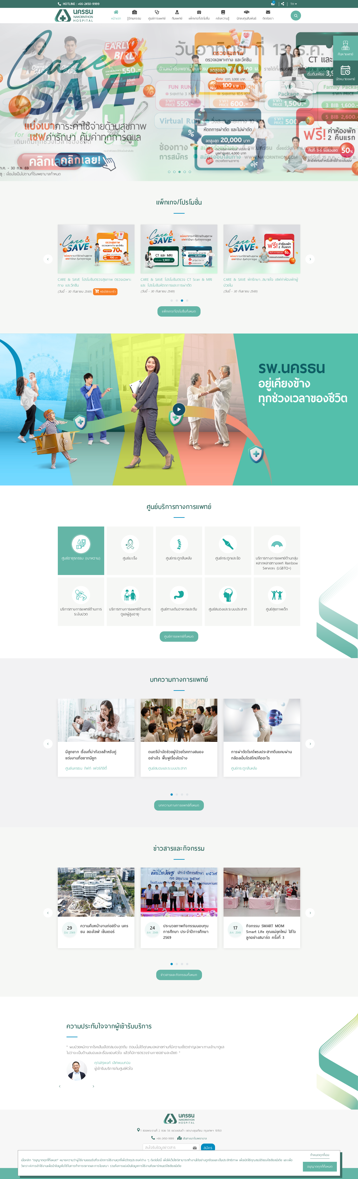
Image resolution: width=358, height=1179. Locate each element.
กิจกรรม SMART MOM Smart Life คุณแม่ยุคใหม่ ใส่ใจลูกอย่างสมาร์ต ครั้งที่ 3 (271, 932)
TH (292, 4)
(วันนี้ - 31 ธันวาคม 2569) (240, 285)
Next (310, 259)
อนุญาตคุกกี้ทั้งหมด (320, 1166)
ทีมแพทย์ (177, 18)
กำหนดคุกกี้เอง (319, 1155)
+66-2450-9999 (164, 1138)
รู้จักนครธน (134, 18)
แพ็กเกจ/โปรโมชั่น (199, 18)
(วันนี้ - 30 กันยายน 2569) (75, 291)
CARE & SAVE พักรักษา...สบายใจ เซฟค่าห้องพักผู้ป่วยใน (178, 282)
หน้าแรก (116, 18)
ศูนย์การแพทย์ (157, 18)
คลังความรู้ (223, 18)
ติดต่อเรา (268, 18)
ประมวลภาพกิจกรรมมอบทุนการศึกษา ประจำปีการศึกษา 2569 (185, 932)
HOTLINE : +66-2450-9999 (81, 4)
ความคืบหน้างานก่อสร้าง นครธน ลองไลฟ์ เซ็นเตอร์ (104, 929)
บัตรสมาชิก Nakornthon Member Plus (253, 279)
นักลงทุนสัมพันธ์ (246, 18)
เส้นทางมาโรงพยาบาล (195, 1138)
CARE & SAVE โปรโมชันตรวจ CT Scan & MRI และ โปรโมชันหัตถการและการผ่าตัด (93, 282)
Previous (48, 259)
